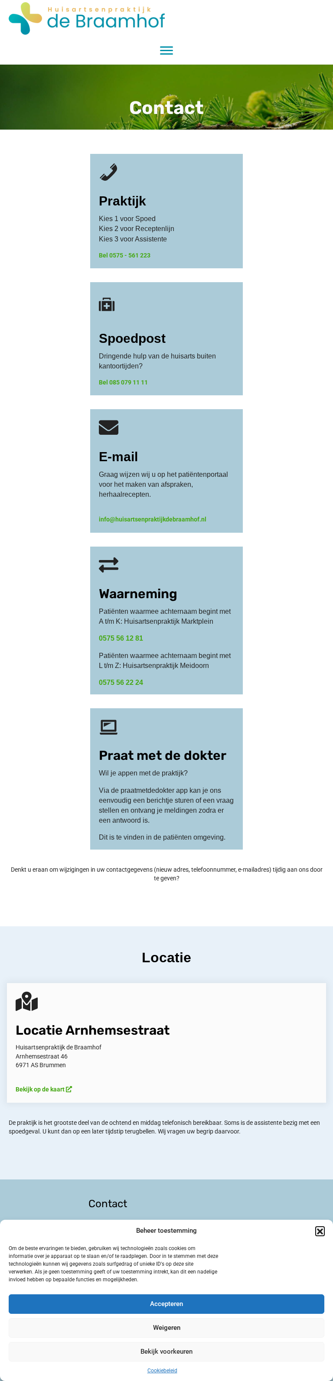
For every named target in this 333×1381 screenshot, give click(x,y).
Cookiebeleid (162, 1371)
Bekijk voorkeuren (166, 1351)
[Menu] (166, 50)
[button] (320, 1231)
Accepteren (166, 1304)
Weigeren (166, 1328)
